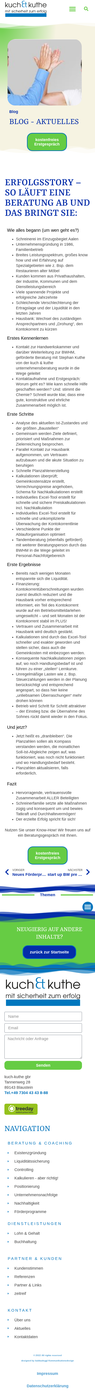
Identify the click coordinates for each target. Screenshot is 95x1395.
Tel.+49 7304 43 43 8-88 (26, 1093)
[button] (72, 9)
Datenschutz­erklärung (47, 1386)
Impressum (47, 1373)
